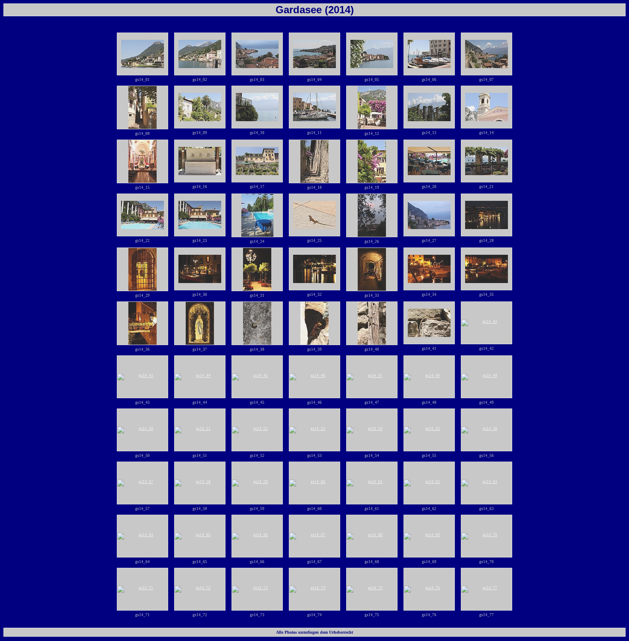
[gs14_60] (314, 483)
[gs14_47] (372, 376)
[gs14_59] (257, 483)
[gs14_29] (142, 269)
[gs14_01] (142, 54)
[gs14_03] (257, 54)
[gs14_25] (314, 215)
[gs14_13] (429, 107)
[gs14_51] (200, 429)
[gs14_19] (372, 161)
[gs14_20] (429, 161)
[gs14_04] (314, 54)
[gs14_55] (429, 429)
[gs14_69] (429, 536)
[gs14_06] (429, 54)
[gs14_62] (429, 483)
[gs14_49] (486, 376)
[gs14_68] (372, 536)
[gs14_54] (372, 429)
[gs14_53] (314, 429)
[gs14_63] (486, 483)
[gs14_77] (486, 589)
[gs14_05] (372, 54)
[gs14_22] (142, 215)
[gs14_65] (200, 536)
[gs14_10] (257, 107)
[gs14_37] (200, 323)
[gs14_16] (200, 161)
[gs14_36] (142, 323)
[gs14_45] (257, 376)
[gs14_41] (429, 323)
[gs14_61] (372, 483)
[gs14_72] (200, 589)
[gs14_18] (314, 161)
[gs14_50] (142, 429)
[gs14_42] (486, 322)
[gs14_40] (372, 323)
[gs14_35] (486, 269)
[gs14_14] (486, 107)
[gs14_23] (200, 215)
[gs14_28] (486, 215)
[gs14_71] (142, 589)
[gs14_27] (429, 215)
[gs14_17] (257, 161)
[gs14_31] (257, 269)
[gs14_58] (200, 483)
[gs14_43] (142, 376)
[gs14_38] (257, 323)
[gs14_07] (486, 54)
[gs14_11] (314, 107)
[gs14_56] (486, 429)
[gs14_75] (372, 589)
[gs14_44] (200, 376)
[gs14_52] (257, 429)
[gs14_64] (142, 536)
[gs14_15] (142, 161)
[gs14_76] (429, 589)
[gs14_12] (372, 107)
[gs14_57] (142, 483)
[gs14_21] (486, 161)
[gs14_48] (429, 376)
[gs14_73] (257, 589)
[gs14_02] (200, 54)
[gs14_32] (314, 269)
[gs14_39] (314, 323)
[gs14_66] (257, 536)
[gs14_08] (142, 107)
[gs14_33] (372, 269)
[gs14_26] (372, 215)
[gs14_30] (200, 269)
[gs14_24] (257, 215)
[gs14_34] (429, 269)
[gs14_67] (314, 536)
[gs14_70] (486, 536)
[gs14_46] (314, 376)
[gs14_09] (200, 107)
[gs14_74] (314, 589)
